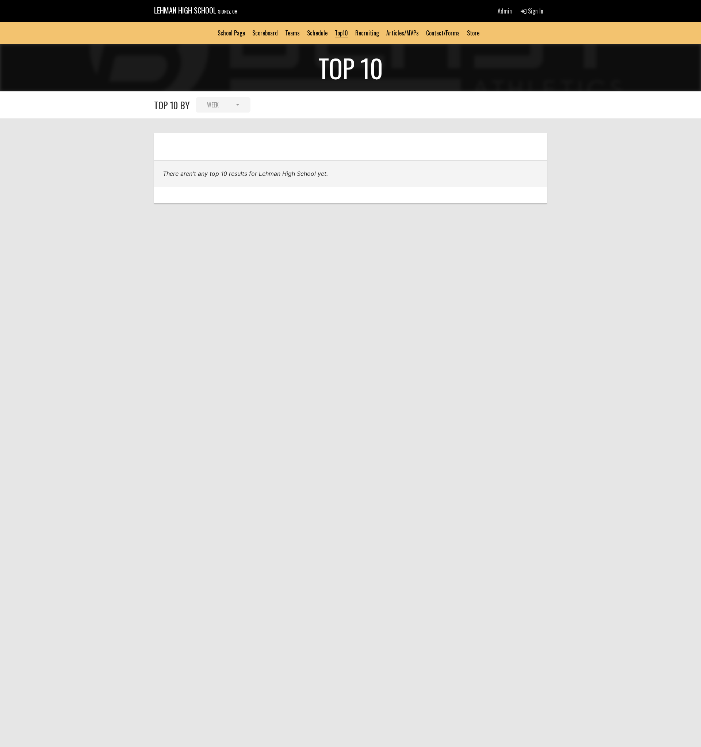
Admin (505, 11)
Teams (292, 33)
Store (473, 33)
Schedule (317, 33)
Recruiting (367, 33)
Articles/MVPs (402, 33)
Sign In (534, 11)
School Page (231, 33)
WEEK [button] (213, 105)
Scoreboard (265, 33)
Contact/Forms (443, 33)
